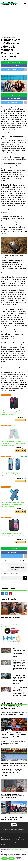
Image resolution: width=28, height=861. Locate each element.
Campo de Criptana (5, 842)
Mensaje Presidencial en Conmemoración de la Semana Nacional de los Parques (14, 764)
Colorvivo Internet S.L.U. (15, 849)
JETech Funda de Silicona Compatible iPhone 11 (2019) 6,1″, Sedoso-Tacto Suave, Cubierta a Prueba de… (13, 535)
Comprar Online (21, 419)
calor (11, 573)
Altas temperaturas (5, 573)
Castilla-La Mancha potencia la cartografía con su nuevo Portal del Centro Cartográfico (14, 743)
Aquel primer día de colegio (10, 617)
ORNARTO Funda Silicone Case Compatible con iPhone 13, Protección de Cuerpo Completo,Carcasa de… (13, 504)
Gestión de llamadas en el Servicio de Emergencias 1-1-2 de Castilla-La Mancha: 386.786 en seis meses (13, 707)
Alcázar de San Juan (5, 839)
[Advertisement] (14, 21)
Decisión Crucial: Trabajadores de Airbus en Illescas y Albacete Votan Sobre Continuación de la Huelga (13, 817)
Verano (19, 573)
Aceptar (4, 858)
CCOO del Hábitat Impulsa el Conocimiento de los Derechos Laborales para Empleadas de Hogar (13, 795)
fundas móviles (15, 573)
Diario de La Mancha (19, 839)
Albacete (3, 837)
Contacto (10, 831)
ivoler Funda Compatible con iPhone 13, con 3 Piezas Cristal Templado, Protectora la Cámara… (13, 474)
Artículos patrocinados (8, 829)
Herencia (17, 841)
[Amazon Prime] (23, 417)
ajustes (13, 855)
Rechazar (11, 858)
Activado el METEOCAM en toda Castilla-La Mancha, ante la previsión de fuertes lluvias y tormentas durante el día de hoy (19, 678)
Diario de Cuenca (19, 837)
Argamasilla (3, 841)
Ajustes (18, 858)
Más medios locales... (20, 842)
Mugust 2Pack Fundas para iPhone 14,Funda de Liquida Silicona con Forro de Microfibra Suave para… (13, 443)
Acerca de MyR (16, 831)
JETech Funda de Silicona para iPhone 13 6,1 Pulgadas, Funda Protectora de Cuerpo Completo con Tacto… (13, 412)
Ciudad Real (3, 844)
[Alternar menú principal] (25, 3)
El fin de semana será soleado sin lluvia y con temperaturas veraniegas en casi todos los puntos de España (19, 652)
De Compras (4, 37)
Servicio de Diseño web (19, 829)
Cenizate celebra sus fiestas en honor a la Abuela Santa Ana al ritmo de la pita (14, 713)
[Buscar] (25, 578)
